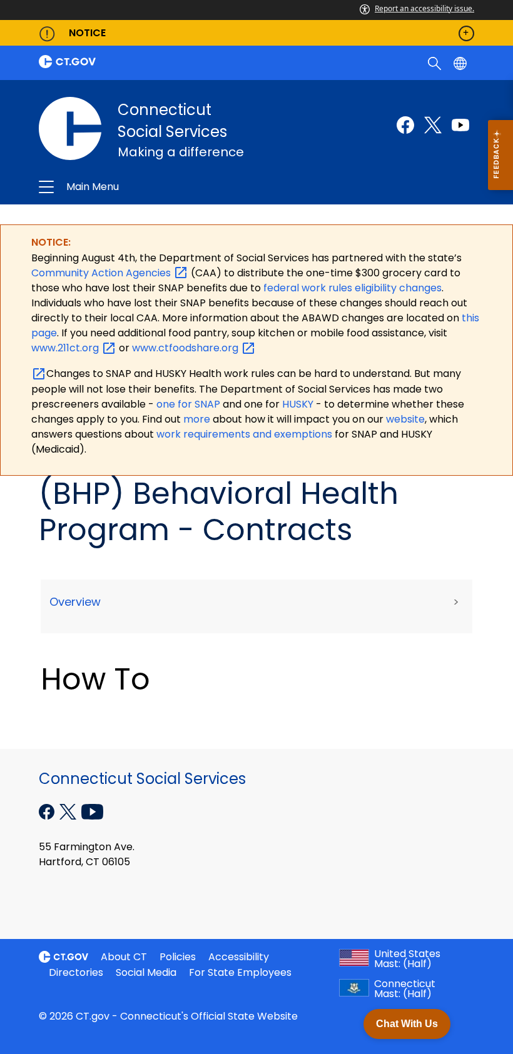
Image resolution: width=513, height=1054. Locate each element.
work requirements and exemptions (244, 434)
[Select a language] (461, 62)
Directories (76, 972)
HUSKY (299, 404)
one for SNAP (188, 404)
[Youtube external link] (460, 125)
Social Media (146, 972)
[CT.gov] (144, 61)
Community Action (102, 273)
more (198, 419)
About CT (124, 957)
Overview (75, 602)
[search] (436, 62)
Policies (178, 957)
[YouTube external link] (92, 810)
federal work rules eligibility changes (352, 288)
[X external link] (69, 810)
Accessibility (238, 957)
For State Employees (240, 972)
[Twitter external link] (433, 125)
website (405, 419)
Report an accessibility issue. (424, 8)
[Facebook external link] (405, 125)
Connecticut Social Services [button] (167, 186)
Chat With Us (407, 1023)
